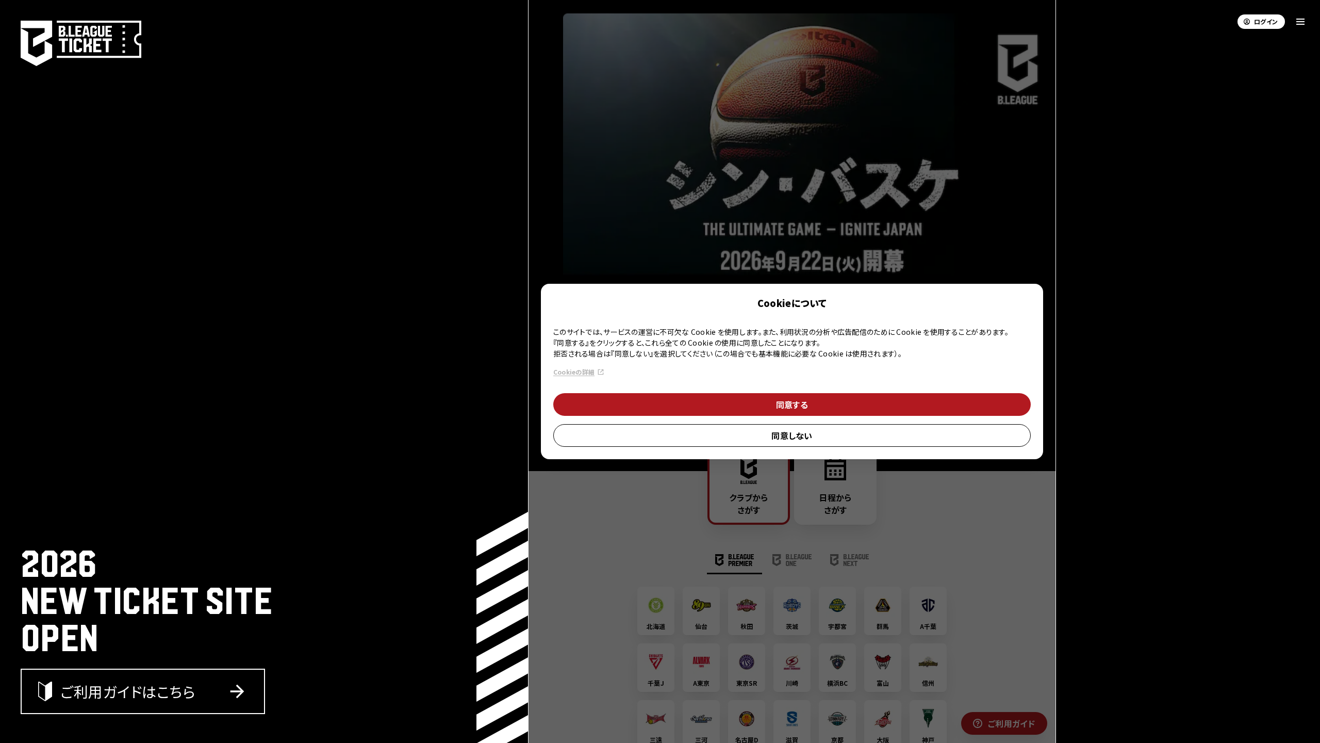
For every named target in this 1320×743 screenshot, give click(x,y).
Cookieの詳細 (574, 371)
